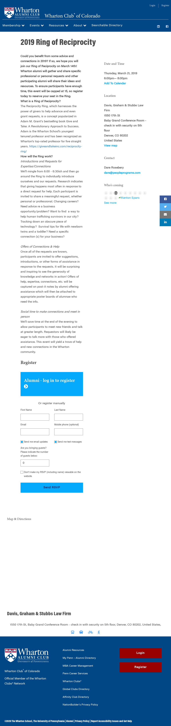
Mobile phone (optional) (66, 425)
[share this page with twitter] (165, 207)
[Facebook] (167, 26)
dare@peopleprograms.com (122, 172)
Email (23, 425)
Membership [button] (12, 25)
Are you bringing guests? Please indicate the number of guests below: (34, 452)
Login (152, 6)
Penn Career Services (75, 673)
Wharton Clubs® (72, 681)
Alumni (69, 721)
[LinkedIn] (158, 26)
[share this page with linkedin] (165, 222)
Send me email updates (36, 442)
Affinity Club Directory (76, 697)
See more (110, 203)
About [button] (78, 25)
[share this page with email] (165, 215)
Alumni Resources (73, 650)
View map (110, 145)
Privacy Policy (82, 721)
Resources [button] (57, 25)
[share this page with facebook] (165, 199)
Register (165, 6)
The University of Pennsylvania (48, 721)
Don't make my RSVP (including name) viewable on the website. (52, 474)
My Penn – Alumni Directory (79, 658)
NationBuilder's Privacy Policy (80, 704)
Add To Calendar (115, 83)
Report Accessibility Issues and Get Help (111, 721)
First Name (26, 410)
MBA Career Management (78, 666)
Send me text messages (70, 442)
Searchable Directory (107, 25)
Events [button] (35, 25)
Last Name (59, 410)
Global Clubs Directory (76, 689)
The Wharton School (22, 721)
